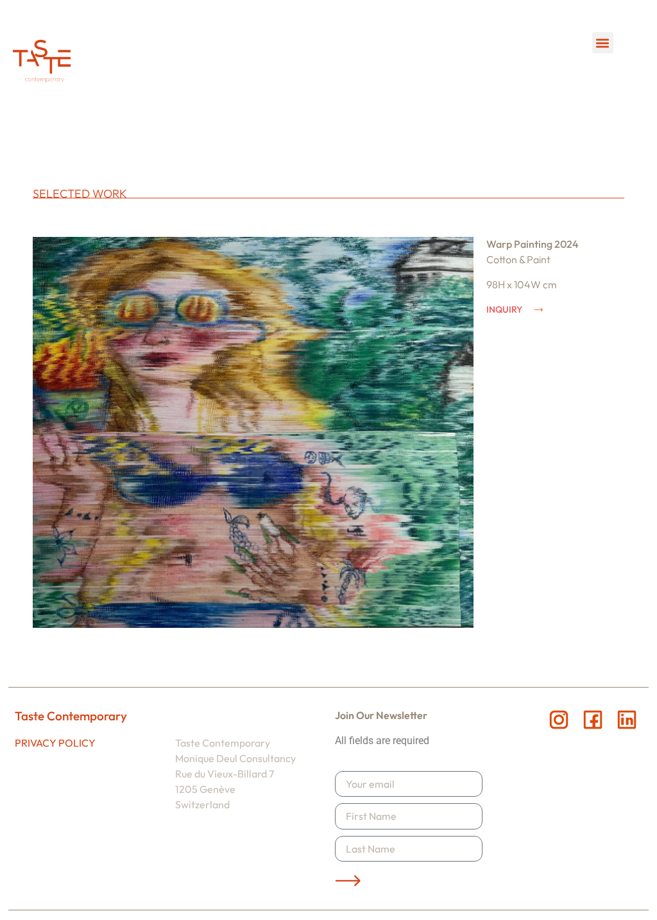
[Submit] (348, 881)
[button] (602, 42)
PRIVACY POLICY (55, 742)
